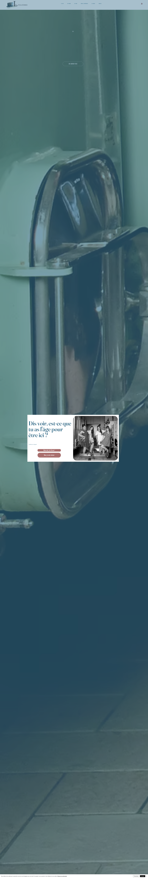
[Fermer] (146, 876)
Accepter (142, 876)
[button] (49, 450)
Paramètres (136, 876)
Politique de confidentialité (62, 876)
